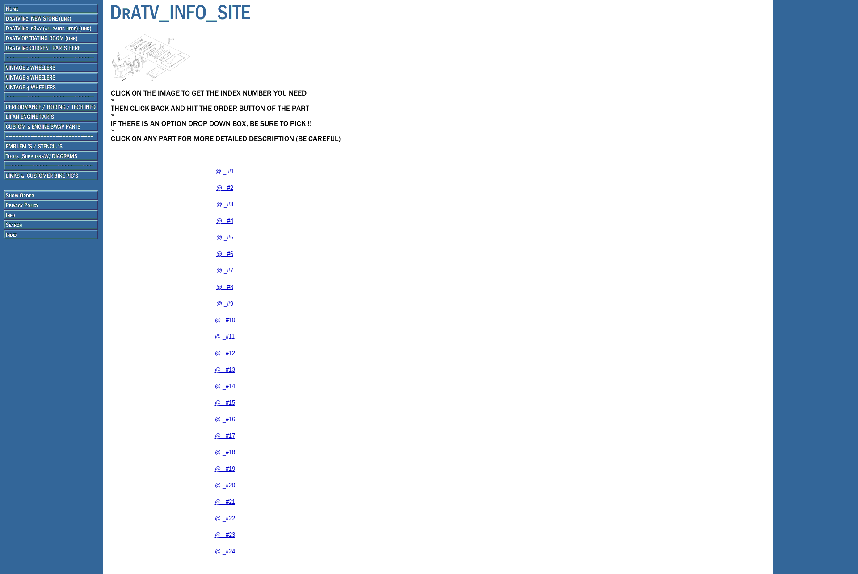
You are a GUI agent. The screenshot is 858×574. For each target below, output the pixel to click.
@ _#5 (224, 237)
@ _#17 (225, 435)
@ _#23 (225, 535)
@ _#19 (225, 468)
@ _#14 (225, 386)
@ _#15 (225, 402)
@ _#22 (225, 518)
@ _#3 (224, 204)
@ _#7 (224, 270)
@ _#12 (225, 353)
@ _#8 (224, 287)
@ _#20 (225, 485)
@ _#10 (225, 320)
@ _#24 (225, 551)
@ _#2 (224, 187)
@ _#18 (225, 452)
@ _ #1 (224, 171)
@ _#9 (224, 303)
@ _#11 (225, 336)
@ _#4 (224, 221)
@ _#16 (225, 419)
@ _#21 (225, 502)
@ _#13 (225, 369)
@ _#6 (224, 254)
